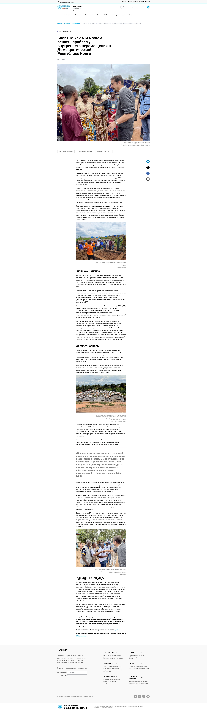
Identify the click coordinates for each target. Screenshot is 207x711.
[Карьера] (142, 664)
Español (147, 1)
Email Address (62, 673)
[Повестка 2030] (116, 664)
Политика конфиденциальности (135, 706)
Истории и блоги (76, 23)
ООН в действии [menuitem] (65, 15)
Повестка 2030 (108, 663)
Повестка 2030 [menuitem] (102, 15)
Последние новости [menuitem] (118, 15)
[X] (148, 167)
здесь (117, 630)
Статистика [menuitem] (89, 15)
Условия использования (107, 707)
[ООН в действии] (116, 652)
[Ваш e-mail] (148, 179)
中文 (126, 1)
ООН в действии (109, 652)
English (130, 1)
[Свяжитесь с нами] (116, 677)
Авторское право (108, 706)
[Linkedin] (148, 161)
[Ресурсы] (142, 652)
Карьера (131, 663)
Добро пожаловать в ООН (67, 2)
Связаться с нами (99, 706)
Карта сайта (98, 707)
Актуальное (67, 23)
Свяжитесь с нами (109, 676)
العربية (122, 1)
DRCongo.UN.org (81, 636)
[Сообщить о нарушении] (142, 678)
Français (135, 1)
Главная (59, 23)
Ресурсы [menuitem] (78, 15)
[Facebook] (148, 173)
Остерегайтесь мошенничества (120, 706)
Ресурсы (131, 652)
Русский (141, 1)
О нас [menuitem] (131, 15)
